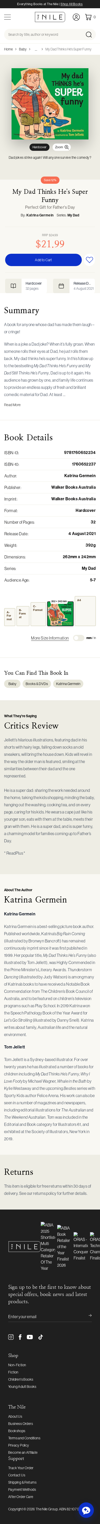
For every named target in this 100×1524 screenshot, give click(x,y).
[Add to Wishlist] (89, 260)
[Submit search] (90, 34)
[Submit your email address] (87, 1316)
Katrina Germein (40, 215)
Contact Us (16, 1475)
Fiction (13, 1372)
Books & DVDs (37, 684)
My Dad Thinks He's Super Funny (68, 49)
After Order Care (20, 1497)
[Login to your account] (76, 17)
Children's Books (20, 1379)
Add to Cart (43, 260)
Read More (12, 405)
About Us (15, 1416)
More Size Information (50, 638)
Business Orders (20, 1424)
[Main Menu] (7, 17)
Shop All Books (72, 4)
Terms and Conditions (24, 1438)
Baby (23, 49)
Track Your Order (20, 1468)
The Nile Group (47, 1509)
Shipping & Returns (22, 1482)
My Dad (73, 215)
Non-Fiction (17, 1365)
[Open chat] (86, 1510)
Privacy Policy (18, 1445)
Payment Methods (22, 1489)
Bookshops (16, 1431)
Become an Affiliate (23, 1452)
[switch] (78, 638)
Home (8, 49)
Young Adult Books (22, 1387)
